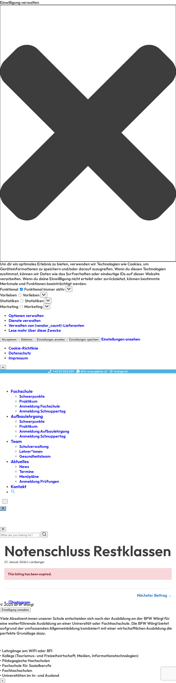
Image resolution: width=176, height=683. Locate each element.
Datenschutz (20, 353)
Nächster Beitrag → (154, 595)
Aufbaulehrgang (27, 416)
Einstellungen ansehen (51, 339)
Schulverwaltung (34, 446)
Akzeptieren (9, 339)
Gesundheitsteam (35, 456)
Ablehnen (26, 339)
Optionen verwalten (26, 315)
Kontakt (18, 486)
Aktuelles (20, 461)
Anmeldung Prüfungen (39, 481)
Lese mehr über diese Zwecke (35, 330)
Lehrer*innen (30, 451)
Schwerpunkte (32, 396)
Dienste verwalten (25, 320)
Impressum (18, 358)
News (24, 466)
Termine (26, 471)
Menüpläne (29, 476)
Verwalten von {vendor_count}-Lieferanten (46, 325)
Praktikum (28, 401)
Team (16, 441)
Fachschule (22, 391)
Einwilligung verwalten (15, 609)
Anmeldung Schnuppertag (42, 411)
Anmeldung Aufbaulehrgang (44, 431)
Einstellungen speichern (84, 339)
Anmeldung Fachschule (39, 406)
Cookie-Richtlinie (23, 348)
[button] (88, 133)
